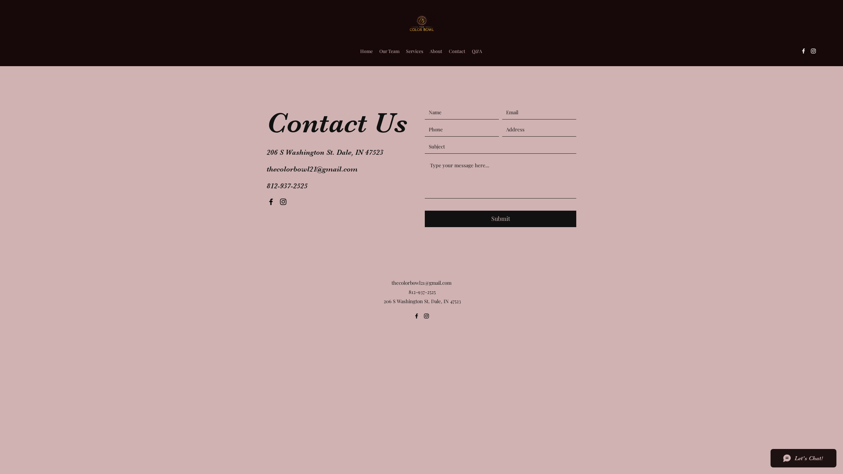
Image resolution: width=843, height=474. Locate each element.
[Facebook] (803, 51)
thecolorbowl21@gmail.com (312, 169)
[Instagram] (813, 51)
